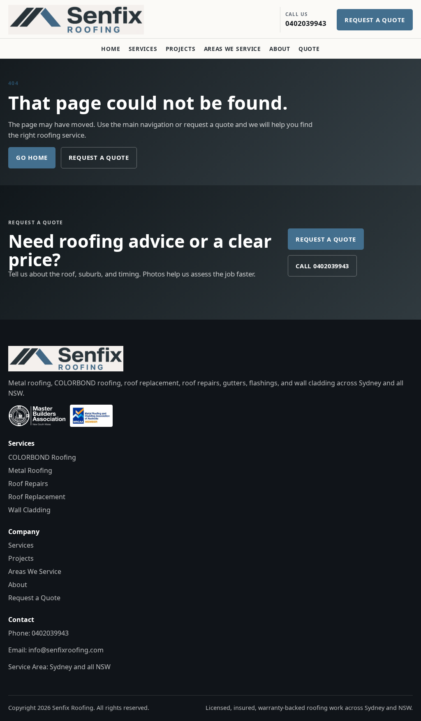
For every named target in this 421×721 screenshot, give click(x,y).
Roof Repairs (28, 483)
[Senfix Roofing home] (82, 20)
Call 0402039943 (322, 266)
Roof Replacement (36, 496)
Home (110, 49)
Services (143, 49)
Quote (308, 49)
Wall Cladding (29, 509)
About (279, 49)
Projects (181, 49)
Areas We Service (232, 49)
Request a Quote (99, 157)
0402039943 (50, 633)
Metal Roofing (30, 470)
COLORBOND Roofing (42, 457)
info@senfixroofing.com (66, 649)
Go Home (32, 157)
